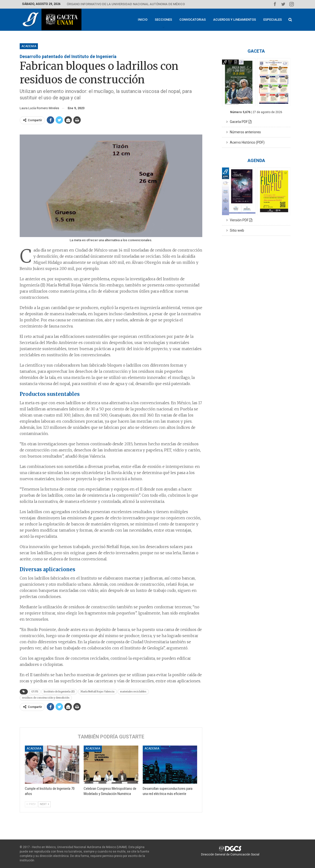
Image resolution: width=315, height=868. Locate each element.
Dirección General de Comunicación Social (230, 854)
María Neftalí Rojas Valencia (97, 691)
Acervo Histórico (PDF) (246, 142)
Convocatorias (192, 19)
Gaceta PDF (238, 122)
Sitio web (236, 230)
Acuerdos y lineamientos (234, 19)
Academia (28, 46)
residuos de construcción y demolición (45, 697)
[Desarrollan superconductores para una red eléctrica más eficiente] (170, 765)
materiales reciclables (133, 691)
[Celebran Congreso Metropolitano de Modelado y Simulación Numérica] (111, 765)
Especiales (272, 19)
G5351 (34, 691)
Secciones (163, 19)
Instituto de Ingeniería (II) (59, 691)
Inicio (142, 19)
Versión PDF (238, 220)
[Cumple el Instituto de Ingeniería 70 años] (52, 765)
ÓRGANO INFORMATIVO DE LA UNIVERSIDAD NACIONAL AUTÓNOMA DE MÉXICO (126, 4)
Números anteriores (244, 132)
